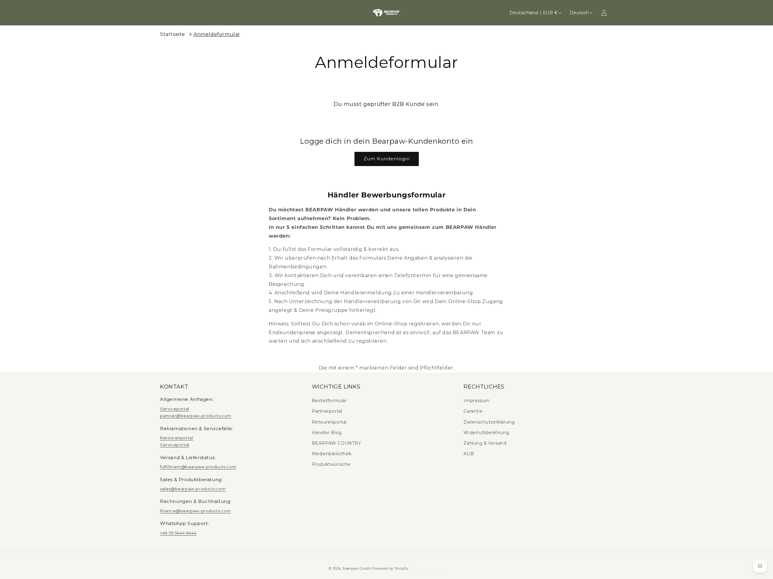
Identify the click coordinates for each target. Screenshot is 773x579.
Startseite (172, 34)
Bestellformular (329, 400)
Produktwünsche (331, 464)
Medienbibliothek (331, 453)
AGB (468, 453)
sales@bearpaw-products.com (193, 488)
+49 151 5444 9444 (178, 532)
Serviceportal (174, 408)
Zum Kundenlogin (387, 159)
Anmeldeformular (217, 34)
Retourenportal (176, 437)
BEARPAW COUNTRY (336, 443)
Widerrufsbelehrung (486, 432)
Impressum (476, 400)
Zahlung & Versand (484, 443)
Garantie (473, 411)
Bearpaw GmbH (357, 568)
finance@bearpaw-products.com (195, 510)
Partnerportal (327, 411)
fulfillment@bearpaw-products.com (198, 466)
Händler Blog (327, 432)
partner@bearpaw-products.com (195, 415)
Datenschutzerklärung (489, 422)
